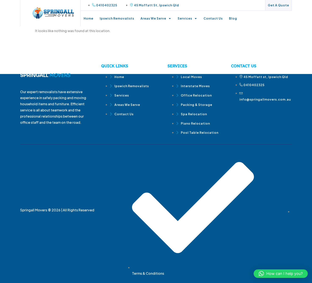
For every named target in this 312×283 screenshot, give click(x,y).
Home (88, 18)
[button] (281, 273)
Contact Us (213, 18)
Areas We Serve (153, 18)
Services (185, 18)
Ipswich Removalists (117, 18)
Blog (233, 18)
